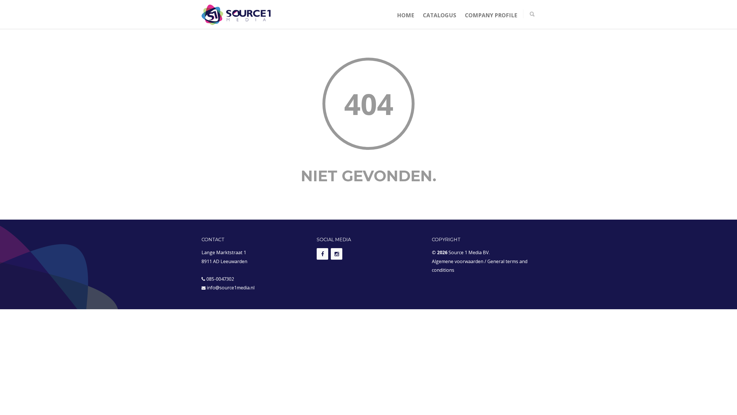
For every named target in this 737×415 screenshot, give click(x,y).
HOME (405, 15)
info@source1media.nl (230, 287)
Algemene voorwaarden (457, 261)
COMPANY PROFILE (491, 15)
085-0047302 (220, 279)
